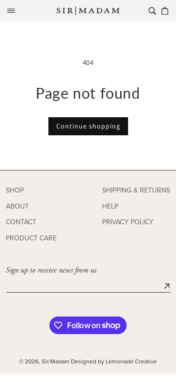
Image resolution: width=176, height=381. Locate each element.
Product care (31, 238)
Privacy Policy (128, 222)
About (17, 206)
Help (110, 206)
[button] (11, 10)
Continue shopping (88, 126)
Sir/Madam (55, 361)
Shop (15, 190)
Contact (21, 222)
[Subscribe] (167, 286)
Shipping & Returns (136, 190)
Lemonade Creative (131, 361)
